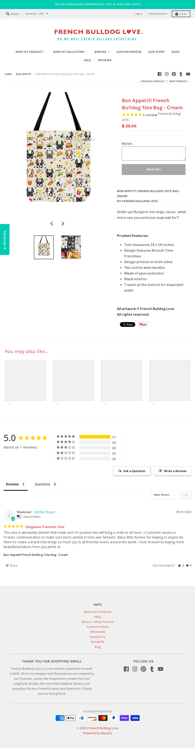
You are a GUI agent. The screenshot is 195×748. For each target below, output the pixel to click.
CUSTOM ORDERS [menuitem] (129, 52)
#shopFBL (98, 641)
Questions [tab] (42, 484)
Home (8, 74)
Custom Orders (97, 626)
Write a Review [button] (175, 471)
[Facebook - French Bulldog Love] (159, 74)
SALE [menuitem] (87, 60)
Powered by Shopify (97, 733)
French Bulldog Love (103, 728)
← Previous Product (151, 81)
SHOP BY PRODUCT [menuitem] (29, 52)
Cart (183, 13)
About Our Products (98, 611)
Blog (97, 646)
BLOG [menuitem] (176, 52)
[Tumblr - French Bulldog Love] (181, 74)
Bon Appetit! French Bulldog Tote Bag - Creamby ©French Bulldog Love (148, 196)
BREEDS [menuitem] (100, 52)
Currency (30, 13)
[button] (181, 565)
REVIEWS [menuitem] (104, 60)
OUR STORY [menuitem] (156, 52)
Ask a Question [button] (134, 471)
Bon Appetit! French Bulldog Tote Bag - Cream (36, 555)
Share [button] (13, 565)
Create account (158, 13)
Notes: (127, 143)
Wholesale (97, 631)
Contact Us (97, 636)
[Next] (62, 224)
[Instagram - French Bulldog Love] (167, 74)
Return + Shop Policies (98, 621)
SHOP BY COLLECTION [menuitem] (68, 52)
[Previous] (52, 224)
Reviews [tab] (12, 484)
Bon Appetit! (23, 74)
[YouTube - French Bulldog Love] (188, 74)
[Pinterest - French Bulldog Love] (174, 74)
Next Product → (180, 81)
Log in (138, 13)
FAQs (97, 616)
